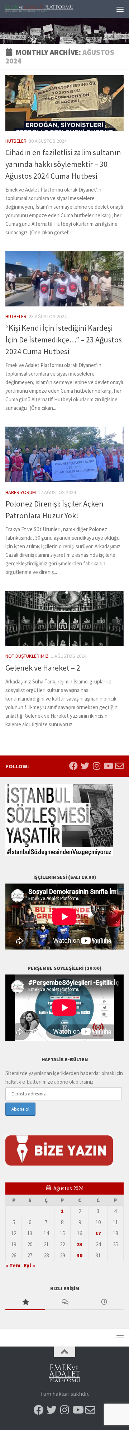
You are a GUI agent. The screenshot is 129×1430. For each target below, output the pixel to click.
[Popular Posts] (25, 1302)
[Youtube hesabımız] (108, 766)
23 (79, 1244)
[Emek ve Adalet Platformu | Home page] (51, 9)
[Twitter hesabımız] (85, 766)
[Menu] (120, 9)
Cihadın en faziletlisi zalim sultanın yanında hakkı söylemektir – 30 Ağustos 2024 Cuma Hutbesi (63, 164)
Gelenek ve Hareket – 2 (42, 668)
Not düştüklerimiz (27, 656)
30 (79, 1255)
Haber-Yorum (20, 492)
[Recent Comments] (64, 1302)
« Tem (12, 1265)
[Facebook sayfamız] (73, 766)
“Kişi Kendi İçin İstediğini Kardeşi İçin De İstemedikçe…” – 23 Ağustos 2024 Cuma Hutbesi (63, 339)
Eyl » (29, 1265)
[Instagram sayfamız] (96, 766)
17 (98, 1233)
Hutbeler (16, 141)
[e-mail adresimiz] (119, 766)
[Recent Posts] (104, 1302)
